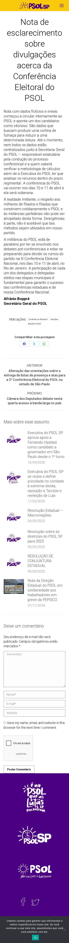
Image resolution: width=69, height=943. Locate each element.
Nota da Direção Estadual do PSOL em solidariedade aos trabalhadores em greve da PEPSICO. (45, 590)
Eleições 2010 (34, 324)
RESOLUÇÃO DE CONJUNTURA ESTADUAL (40, 561)
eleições (54, 319)
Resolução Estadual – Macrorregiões (45, 512)
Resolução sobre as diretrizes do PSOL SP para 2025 (45, 536)
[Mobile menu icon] (61, 5)
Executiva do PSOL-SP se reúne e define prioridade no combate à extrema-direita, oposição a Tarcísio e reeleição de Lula (46, 483)
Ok (35, 937)
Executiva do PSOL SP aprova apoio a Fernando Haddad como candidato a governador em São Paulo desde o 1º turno (46, 445)
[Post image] (14, 438)
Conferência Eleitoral (38, 319)
